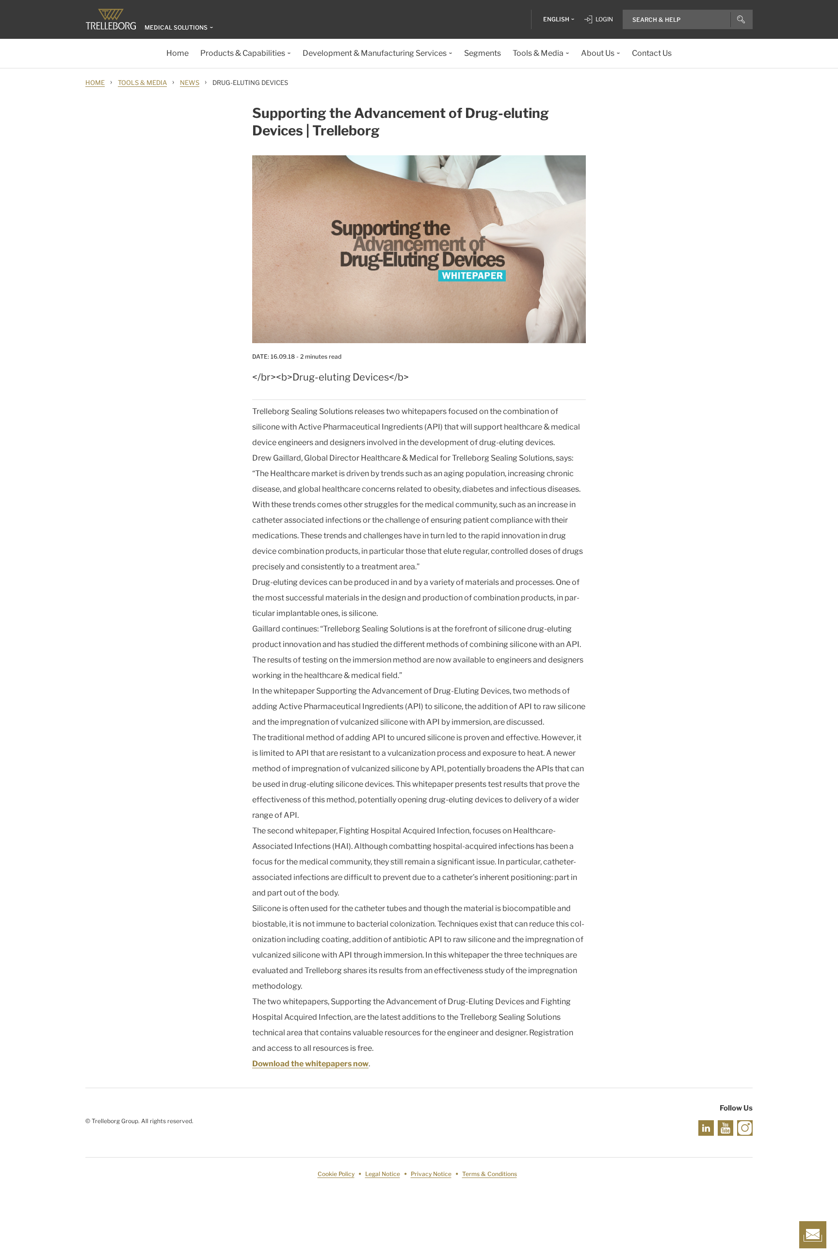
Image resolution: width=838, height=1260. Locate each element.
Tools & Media (142, 82)
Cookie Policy (336, 1173)
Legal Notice (382, 1173)
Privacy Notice (431, 1173)
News (189, 82)
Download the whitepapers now (310, 1063)
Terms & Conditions (489, 1173)
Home (95, 82)
